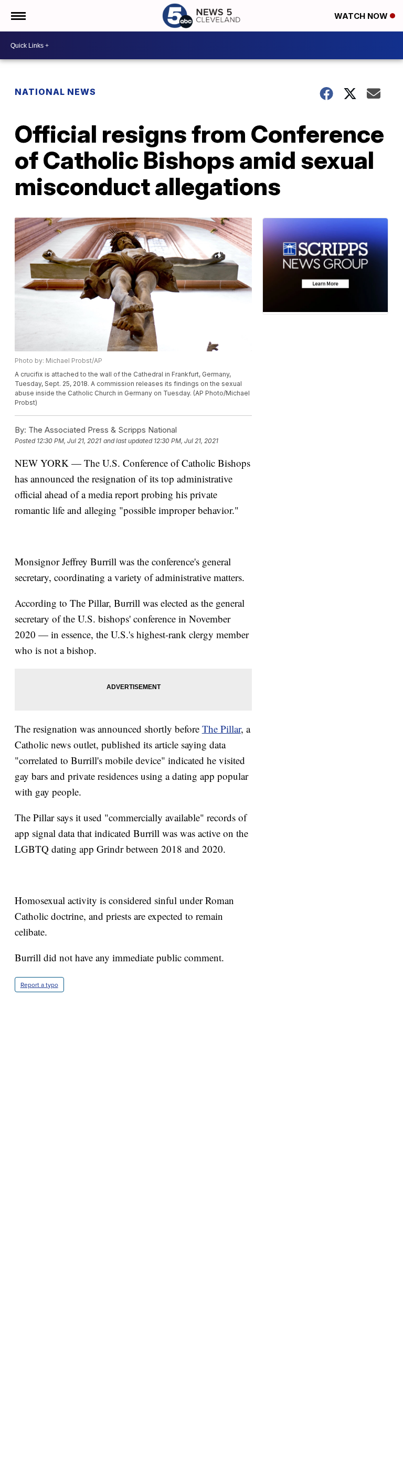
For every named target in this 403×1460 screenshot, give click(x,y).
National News (55, 92)
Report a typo (39, 984)
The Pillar (221, 728)
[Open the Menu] (17, 15)
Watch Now (362, 16)
